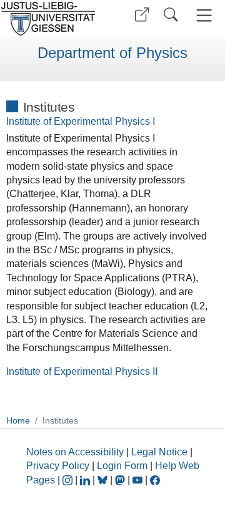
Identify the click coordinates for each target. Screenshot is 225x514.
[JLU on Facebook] (155, 480)
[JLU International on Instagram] (68, 480)
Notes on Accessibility (76, 452)
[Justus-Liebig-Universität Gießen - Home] (52, 18)
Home (18, 420)
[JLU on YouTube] (138, 480)
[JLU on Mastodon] (121, 480)
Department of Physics (113, 53)
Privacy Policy (57, 465)
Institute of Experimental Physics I (80, 121)
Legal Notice (159, 452)
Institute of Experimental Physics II (82, 371)
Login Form (122, 465)
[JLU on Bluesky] (104, 480)
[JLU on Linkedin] (86, 480)
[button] (142, 14)
